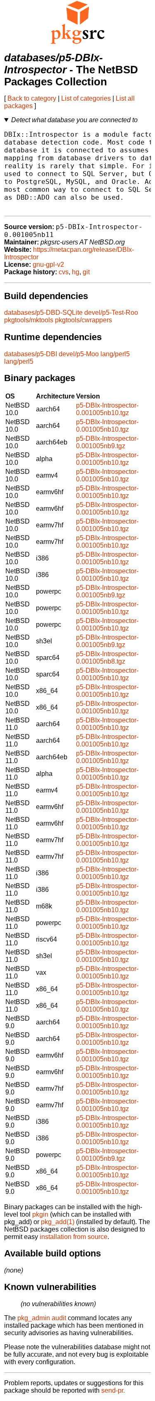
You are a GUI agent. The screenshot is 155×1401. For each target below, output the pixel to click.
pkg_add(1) (57, 1221)
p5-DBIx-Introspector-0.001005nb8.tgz (107, 657)
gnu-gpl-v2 (48, 264)
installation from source (73, 1236)
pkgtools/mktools (28, 320)
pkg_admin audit (41, 1317)
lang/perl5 (115, 353)
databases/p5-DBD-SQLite (43, 312)
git (86, 271)
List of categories (86, 98)
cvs (64, 271)
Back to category (31, 98)
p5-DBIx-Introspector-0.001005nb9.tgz (107, 442)
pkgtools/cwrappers (83, 320)
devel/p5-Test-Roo (111, 312)
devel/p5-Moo (79, 353)
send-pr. (113, 1390)
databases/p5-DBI (30, 353)
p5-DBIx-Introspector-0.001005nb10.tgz (107, 409)
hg (75, 271)
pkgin (40, 1214)
